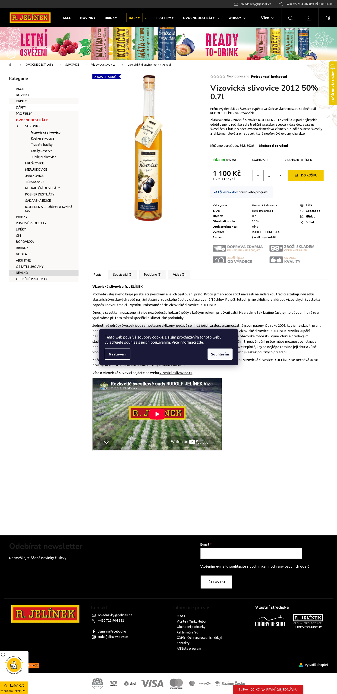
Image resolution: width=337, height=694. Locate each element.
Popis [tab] (97, 274)
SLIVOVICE (33, 126)
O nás (181, 616)
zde (200, 342)
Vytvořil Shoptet (316, 665)
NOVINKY (22, 95)
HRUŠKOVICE (34, 163)
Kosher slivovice (42, 138)
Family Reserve (41, 151)
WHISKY (22, 217)
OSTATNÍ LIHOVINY (30, 267)
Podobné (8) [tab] (152, 274)
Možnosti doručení (273, 145)
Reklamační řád (187, 632)
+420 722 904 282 (111, 620)
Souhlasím (220, 354)
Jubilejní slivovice (43, 157)
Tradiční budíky (42, 145)
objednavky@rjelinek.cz (115, 615)
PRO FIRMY (24, 113)
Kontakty (183, 643)
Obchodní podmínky (191, 627)
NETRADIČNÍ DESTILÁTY (42, 188)
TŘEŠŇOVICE (34, 182)
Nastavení (117, 354)
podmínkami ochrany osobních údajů (279, 566)
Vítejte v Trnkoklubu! (191, 621)
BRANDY (22, 248)
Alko (255, 226)
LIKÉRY (21, 229)
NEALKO (22, 273)
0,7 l (254, 215)
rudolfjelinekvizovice (113, 637)
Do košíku (309, 175)
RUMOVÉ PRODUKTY (31, 223)
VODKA (21, 254)
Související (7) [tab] (122, 274)
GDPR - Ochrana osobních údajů (199, 638)
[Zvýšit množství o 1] (280, 175)
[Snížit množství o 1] (258, 175)
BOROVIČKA (25, 241)
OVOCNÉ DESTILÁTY (32, 120)
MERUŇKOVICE (36, 169)
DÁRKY (21, 107)
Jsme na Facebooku (112, 631)
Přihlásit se (216, 582)
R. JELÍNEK (304, 160)
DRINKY (21, 101)
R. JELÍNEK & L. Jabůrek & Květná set (48, 209)
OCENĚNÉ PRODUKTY (32, 279)
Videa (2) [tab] (179, 274)
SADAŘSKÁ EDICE (38, 200)
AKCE (20, 89)
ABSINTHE (23, 260)
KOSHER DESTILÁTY (39, 194)
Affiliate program (189, 648)
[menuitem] (67, 17)
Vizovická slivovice (45, 132)
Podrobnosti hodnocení (269, 76)
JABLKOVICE (34, 176)
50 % (255, 221)
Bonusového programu (252, 192)
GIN (18, 235)
